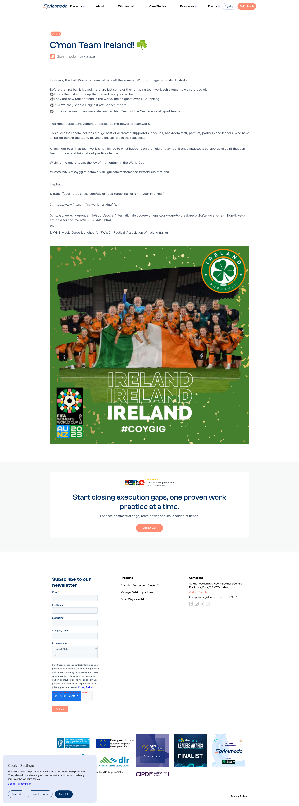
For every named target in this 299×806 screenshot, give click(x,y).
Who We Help (126, 6)
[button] (78, 6)
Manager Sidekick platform (137, 592)
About (100, 6)
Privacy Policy (239, 796)
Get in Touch (247, 6)
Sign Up (229, 6)
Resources (187, 6)
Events (212, 6)
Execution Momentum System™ (140, 585)
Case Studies (157, 6)
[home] (55, 6)
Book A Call (149, 527)
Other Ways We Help (133, 599)
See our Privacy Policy (19, 784)
